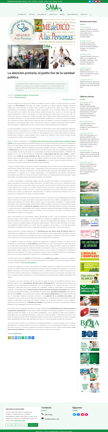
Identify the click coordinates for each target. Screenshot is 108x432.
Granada (40, 1)
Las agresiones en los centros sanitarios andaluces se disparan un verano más (89, 126)
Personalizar (10, 425)
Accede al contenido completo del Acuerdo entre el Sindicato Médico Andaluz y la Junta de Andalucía (89, 46)
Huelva (46, 1)
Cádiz (29, 1)
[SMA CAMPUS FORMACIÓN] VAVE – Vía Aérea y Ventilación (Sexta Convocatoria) (89, 72)
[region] (21, 417)
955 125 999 (48, 414)
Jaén (50, 1)
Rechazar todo (21, 425)
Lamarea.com (17, 333)
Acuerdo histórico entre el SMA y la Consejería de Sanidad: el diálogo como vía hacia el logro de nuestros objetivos (89, 60)
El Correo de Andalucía (29, 262)
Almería (24, 1)
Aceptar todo (33, 425)
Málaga (55, 1)
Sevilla (60, 1)
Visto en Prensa (34, 95)
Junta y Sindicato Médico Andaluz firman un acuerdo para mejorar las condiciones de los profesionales (89, 33)
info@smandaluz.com (52, 419)
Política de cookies (19, 420)
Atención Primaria (20, 97)
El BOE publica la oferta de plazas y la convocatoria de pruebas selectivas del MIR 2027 (90, 84)
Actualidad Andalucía (21, 95)
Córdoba (34, 1)
